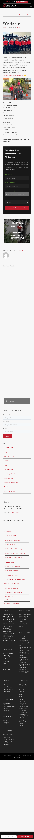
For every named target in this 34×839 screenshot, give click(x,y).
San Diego (22, 717)
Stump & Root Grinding (14, 549)
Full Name (8, 174)
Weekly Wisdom (9, 491)
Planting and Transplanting (15, 553)
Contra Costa (23, 708)
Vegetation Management (14, 592)
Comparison (6, 692)
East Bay (22, 687)
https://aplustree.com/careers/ (13, 75)
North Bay (22, 689)
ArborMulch (6, 710)
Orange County (24, 716)
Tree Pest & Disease (13, 566)
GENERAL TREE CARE (12, 536)
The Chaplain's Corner (11, 474)
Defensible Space (12, 588)
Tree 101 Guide (8, 734)
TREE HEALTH (10, 562)
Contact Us (6, 691)
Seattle (21, 723)
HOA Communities (25, 614)
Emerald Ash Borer (12, 570)
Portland (21, 725)
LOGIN (13, 1)
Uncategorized (9, 487)
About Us (6, 684)
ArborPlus (6, 722)
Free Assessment (25, 836)
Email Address (10, 182)
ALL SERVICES (10, 531)
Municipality (23, 623)
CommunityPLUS (8, 689)
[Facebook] (3, 669)
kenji (5, 27)
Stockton (22, 705)
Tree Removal (11, 544)
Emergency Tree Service (14, 557)
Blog (18, 27)
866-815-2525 (14, 512)
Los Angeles (23, 714)
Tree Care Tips (8, 478)
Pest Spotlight (8, 469)
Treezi (5, 724)
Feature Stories (9, 456)
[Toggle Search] (28, 6)
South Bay (22, 691)
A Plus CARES (8, 447)
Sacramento (23, 692)
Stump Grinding (24, 642)
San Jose (21, 699)
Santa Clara (23, 701)
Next (28, 15)
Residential (23, 624)
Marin (21, 694)
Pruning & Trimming (13, 540)
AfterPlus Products (9, 706)
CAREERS (8, 1)
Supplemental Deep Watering (16, 579)
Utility (21, 626)
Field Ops (7, 460)
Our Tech (6, 720)
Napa (20, 696)
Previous (22, 15)
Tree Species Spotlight (11, 482)
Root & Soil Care (12, 575)
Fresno (21, 698)
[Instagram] (6, 669)
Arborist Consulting (12, 603)
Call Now (10, 836)
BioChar (5, 708)
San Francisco (23, 706)
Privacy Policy (7, 741)
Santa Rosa (22, 703)
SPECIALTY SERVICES (12, 584)
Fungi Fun (7, 465)
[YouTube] (9, 669)
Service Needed (9, 199)
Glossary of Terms (9, 739)
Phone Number (10, 191)
